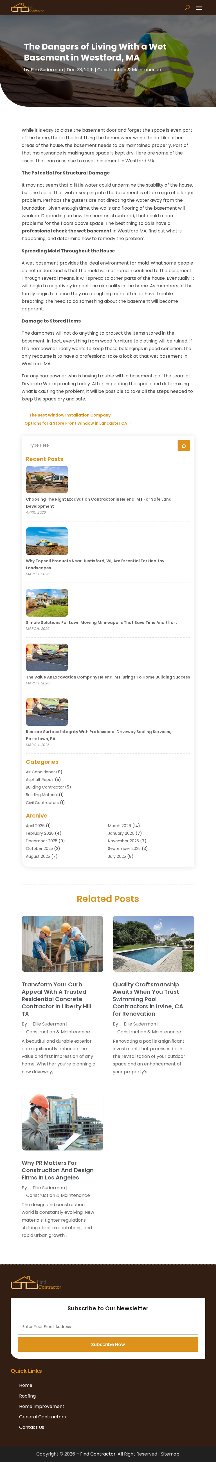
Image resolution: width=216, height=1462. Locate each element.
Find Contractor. (98, 1454)
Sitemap (170, 1454)
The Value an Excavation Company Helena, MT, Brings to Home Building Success (108, 677)
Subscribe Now (108, 1344)
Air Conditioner (40, 772)
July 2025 (117, 856)
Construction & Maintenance (129, 69)
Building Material (42, 795)
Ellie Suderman (47, 69)
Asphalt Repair (40, 779)
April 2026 (35, 826)
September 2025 (124, 848)
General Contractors (42, 1417)
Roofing (27, 1396)
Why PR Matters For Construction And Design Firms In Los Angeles (58, 1170)
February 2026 (40, 833)
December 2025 (41, 841)
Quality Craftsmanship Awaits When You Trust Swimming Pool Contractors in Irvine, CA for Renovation (148, 999)
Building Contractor (45, 787)
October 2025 (39, 848)
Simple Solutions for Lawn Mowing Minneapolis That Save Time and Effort (101, 622)
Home (25, 1385)
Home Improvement (41, 1406)
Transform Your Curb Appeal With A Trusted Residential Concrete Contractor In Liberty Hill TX (56, 999)
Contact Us (31, 1427)
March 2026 (119, 826)
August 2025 (38, 856)
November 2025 (123, 841)
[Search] (183, 445)
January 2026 (121, 833)
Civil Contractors (42, 802)
